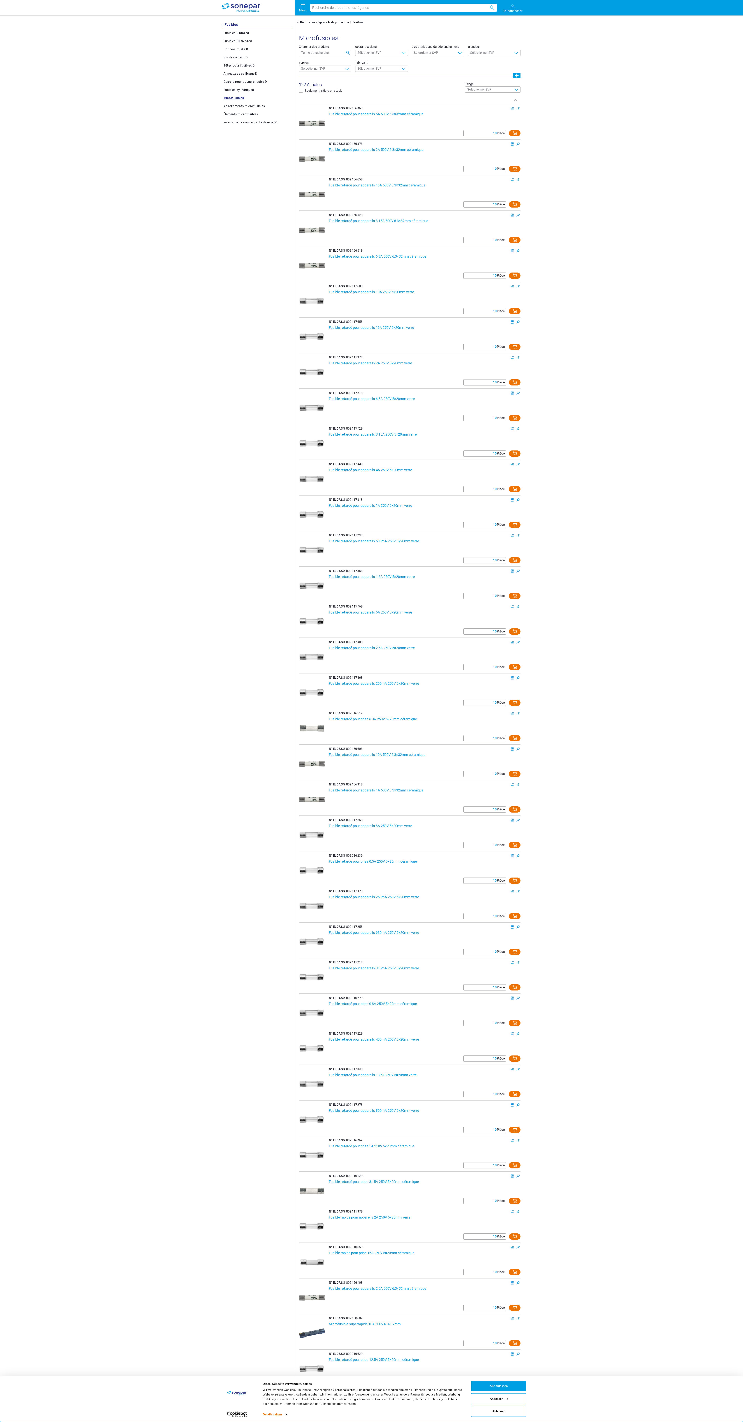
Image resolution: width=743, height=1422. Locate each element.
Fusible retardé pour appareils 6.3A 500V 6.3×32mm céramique (377, 256)
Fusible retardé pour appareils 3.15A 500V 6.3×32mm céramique (378, 221)
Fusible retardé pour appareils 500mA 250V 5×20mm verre (374, 541)
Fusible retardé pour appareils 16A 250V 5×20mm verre (371, 328)
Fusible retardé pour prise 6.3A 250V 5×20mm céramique (373, 719)
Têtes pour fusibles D (239, 65)
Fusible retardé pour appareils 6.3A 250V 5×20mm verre (372, 399)
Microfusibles (233, 98)
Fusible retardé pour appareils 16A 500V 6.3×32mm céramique (377, 185)
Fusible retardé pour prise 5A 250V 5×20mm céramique (371, 1146)
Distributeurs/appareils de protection (324, 22)
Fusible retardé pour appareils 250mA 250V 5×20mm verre (374, 897)
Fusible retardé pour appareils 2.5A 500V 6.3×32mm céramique (377, 1288)
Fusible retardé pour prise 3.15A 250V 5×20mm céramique (374, 1182)
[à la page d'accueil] (258, 7)
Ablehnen (498, 1411)
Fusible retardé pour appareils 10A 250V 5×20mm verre (371, 292)
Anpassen (496, 1398)
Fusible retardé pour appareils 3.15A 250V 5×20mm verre (373, 434)
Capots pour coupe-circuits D (245, 82)
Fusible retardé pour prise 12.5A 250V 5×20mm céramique (374, 1360)
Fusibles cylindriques (238, 90)
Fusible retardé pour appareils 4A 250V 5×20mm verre (370, 470)
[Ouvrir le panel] (516, 75)
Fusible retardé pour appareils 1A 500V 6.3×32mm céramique (376, 790)
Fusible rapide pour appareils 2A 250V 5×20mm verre (369, 1217)
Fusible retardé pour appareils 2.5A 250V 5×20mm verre (372, 648)
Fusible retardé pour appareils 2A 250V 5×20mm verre (370, 363)
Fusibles (358, 22)
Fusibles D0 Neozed (237, 41)
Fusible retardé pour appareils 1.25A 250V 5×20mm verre (373, 1075)
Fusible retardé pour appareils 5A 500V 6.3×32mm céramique (376, 114)
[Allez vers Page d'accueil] (298, 22)
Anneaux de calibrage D (240, 73)
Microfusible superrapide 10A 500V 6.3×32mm (365, 1324)
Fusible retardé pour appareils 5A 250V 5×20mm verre (370, 612)
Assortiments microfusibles (244, 106)
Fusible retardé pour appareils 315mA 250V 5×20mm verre (374, 968)
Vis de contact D (235, 57)
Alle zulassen (499, 1386)
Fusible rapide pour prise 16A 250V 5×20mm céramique (371, 1253)
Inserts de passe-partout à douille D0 (250, 122)
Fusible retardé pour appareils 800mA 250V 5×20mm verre (374, 1110)
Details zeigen (272, 1414)
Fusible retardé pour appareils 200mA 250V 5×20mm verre (374, 683)
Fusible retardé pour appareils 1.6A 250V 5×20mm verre (372, 577)
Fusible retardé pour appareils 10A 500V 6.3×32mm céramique (377, 755)
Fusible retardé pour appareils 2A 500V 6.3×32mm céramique (376, 150)
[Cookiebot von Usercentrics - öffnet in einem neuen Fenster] (237, 1414)
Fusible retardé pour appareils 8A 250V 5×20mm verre (370, 826)
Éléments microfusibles (240, 114)
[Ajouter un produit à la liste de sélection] (518, 108)
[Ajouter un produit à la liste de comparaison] (512, 108)
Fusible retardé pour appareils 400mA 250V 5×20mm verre (374, 1039)
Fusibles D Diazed (236, 33)
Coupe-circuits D (235, 49)
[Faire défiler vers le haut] (515, 100)
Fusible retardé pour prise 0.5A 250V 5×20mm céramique (373, 861)
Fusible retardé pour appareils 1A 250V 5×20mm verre (370, 505)
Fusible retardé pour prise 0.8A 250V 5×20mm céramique (373, 1004)
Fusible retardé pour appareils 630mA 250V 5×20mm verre (374, 933)
